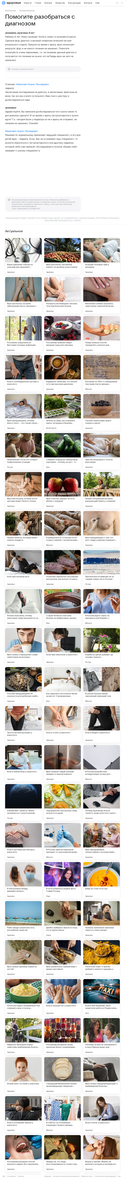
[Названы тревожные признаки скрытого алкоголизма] (101, 919)
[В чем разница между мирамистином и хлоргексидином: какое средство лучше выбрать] (23, 880)
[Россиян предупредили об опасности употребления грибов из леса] (23, 685)
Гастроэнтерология (27, 10)
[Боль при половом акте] (23, 568)
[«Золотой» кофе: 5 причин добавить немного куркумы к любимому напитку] (101, 958)
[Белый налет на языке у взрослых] (23, 1075)
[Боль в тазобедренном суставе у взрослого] (23, 373)
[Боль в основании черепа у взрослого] (23, 1114)
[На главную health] (13, 3)
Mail (3, 1176)
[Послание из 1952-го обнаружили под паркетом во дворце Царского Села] (101, 373)
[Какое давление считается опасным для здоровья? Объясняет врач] (23, 256)
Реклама (21, 1176)
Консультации (10, 10)
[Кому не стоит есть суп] (101, 880)
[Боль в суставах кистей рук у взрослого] (23, 841)
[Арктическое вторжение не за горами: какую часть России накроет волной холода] (101, 568)
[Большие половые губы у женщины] (101, 256)
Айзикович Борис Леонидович (32, 84)
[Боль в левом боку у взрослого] (23, 763)
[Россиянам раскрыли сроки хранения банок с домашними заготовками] (62, 1036)
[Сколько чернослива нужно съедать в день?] (101, 412)
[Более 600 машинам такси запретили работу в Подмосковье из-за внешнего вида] (101, 997)
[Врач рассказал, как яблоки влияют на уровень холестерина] (62, 256)
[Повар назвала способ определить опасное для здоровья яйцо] (101, 334)
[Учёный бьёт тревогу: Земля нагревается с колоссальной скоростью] (23, 802)
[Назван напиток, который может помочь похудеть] (23, 529)
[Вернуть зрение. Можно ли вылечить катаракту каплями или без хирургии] (101, 1153)
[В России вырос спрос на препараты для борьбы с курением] (101, 607)
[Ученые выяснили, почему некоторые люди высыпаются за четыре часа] (23, 607)
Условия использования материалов (66, 1176)
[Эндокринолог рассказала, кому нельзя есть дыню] (62, 802)
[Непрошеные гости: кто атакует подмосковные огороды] (23, 451)
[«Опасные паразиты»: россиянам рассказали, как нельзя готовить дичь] (62, 568)
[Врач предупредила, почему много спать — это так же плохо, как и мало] (23, 412)
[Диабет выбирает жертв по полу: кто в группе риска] (62, 919)
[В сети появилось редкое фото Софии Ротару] (62, 880)
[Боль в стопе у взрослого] (62, 724)
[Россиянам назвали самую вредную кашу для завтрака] (62, 334)
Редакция (47, 1176)
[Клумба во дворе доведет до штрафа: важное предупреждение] (101, 646)
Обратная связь (87, 1176)
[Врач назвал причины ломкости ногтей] (23, 958)
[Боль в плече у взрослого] (101, 1114)
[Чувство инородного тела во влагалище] (101, 451)
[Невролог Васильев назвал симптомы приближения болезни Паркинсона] (23, 1036)
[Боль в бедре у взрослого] (101, 724)
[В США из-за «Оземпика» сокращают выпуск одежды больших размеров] (62, 1114)
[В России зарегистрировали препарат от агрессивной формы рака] (62, 841)
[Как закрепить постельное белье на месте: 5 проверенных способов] (62, 685)
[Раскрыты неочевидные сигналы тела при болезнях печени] (62, 295)
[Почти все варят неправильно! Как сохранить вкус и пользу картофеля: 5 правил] (23, 997)
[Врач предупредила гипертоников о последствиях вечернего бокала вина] (101, 841)
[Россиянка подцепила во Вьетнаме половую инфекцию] (23, 334)
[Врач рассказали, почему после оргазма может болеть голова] (23, 490)
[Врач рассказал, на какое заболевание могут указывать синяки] (23, 295)
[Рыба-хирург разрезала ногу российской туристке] (23, 919)
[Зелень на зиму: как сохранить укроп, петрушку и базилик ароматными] (62, 412)
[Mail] (3, 3)
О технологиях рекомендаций (105, 1176)
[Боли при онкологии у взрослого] (62, 646)
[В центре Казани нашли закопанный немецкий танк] (101, 685)
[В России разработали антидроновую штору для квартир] (101, 763)
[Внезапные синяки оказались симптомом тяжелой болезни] (101, 295)
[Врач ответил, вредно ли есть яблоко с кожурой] (62, 490)
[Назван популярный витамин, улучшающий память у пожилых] (101, 490)
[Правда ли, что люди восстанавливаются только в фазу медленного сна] (62, 1153)
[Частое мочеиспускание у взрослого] (23, 724)
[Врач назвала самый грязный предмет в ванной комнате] (62, 763)
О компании (11, 1176)
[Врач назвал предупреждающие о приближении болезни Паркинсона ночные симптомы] (101, 1075)
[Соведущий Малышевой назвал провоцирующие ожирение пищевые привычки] (62, 1075)
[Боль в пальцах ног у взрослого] (62, 997)
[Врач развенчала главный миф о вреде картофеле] (62, 958)
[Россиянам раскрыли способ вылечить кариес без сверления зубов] (23, 1153)
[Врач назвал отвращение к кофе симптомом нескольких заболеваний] (23, 646)
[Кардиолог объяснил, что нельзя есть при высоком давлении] (62, 373)
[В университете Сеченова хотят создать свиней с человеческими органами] (62, 529)
